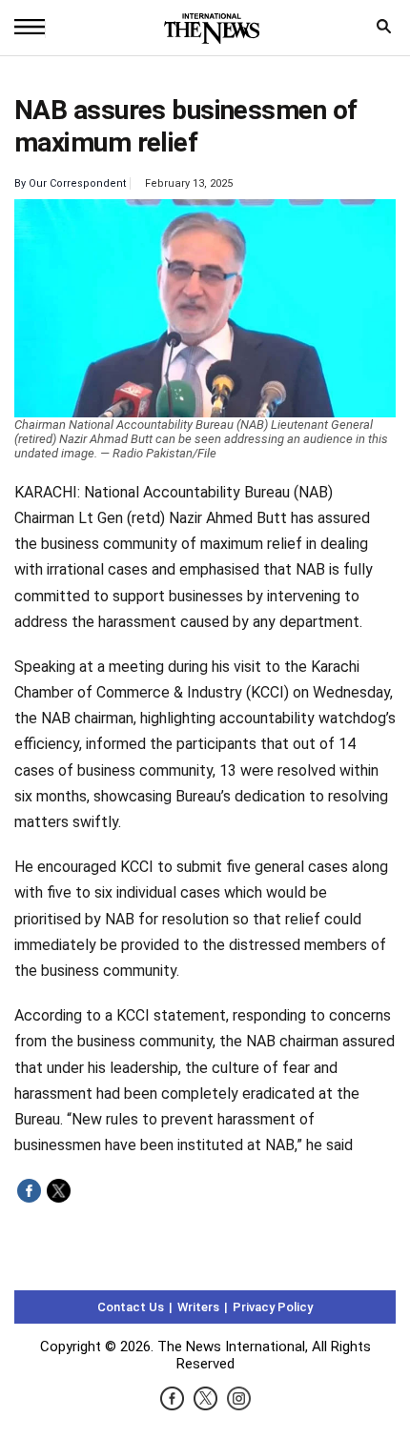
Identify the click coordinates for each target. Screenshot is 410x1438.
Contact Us (130, 1307)
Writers (198, 1307)
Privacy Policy (273, 1307)
